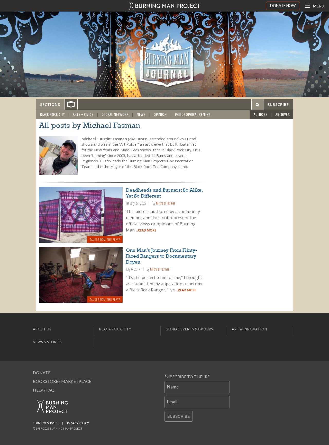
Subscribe (178, 416)
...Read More (145, 230)
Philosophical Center (193, 114)
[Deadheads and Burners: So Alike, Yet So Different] (81, 215)
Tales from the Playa (105, 239)
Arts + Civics (83, 114)
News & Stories (47, 342)
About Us (42, 329)
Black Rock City (52, 114)
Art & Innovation (249, 329)
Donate (41, 372)
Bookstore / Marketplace (62, 381)
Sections (50, 104)
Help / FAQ (43, 389)
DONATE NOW (283, 5)
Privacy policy (78, 423)
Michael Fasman (166, 203)
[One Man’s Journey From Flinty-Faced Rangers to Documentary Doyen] (81, 275)
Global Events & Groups (189, 329)
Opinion (160, 114)
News (141, 114)
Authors (261, 114)
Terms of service (45, 423)
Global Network (115, 114)
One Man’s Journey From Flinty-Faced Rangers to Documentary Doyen (161, 256)
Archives (283, 114)
